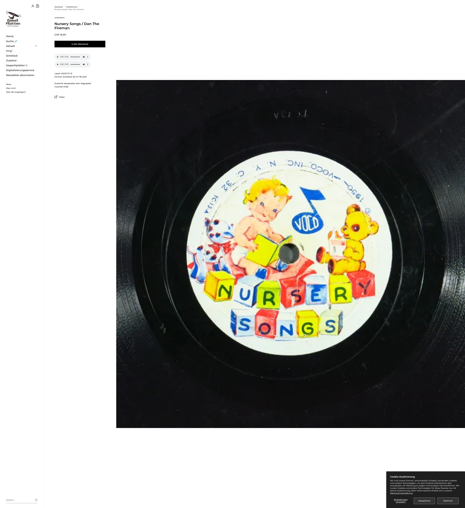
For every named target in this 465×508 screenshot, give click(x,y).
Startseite (58, 7)
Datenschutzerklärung (401, 493)
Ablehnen (448, 501)
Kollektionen (72, 7)
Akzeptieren (424, 501)
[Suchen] (36, 500)
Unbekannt (59, 18)
